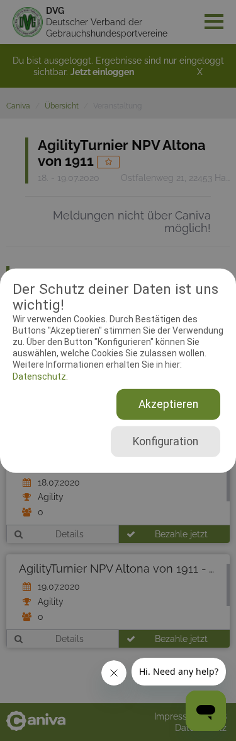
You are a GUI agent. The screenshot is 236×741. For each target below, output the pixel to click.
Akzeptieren (168, 404)
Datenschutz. (40, 376)
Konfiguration (165, 441)
